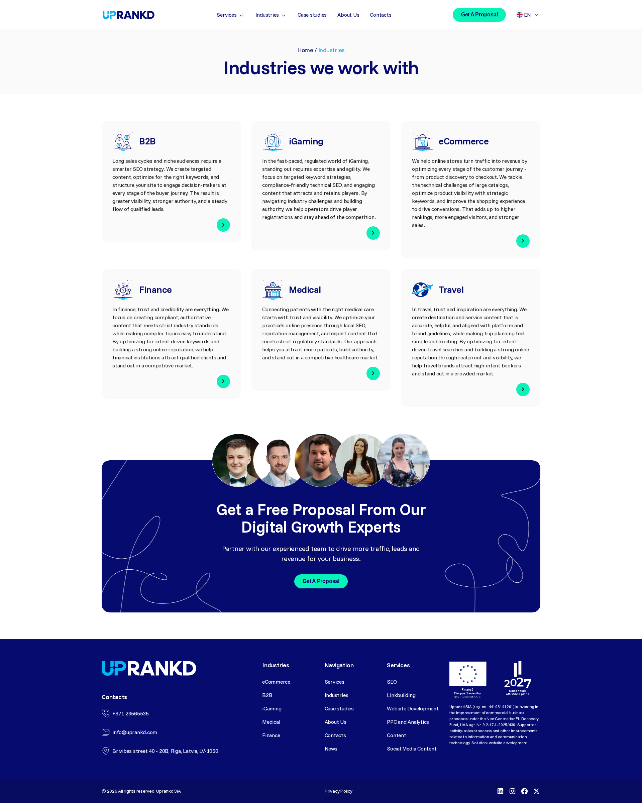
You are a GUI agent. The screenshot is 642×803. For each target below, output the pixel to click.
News (331, 748)
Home (305, 50)
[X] (536, 791)
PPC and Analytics (408, 721)
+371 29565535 (130, 713)
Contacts (380, 14)
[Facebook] (524, 791)
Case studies (312, 14)
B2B (267, 695)
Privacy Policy (338, 791)
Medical (271, 721)
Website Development (412, 708)
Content (396, 735)
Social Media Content (411, 748)
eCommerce (276, 681)
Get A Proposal (479, 14)
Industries (267, 14)
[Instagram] (512, 791)
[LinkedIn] (500, 791)
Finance (271, 735)
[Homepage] (128, 14)
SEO (392, 681)
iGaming (271, 708)
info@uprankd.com (134, 732)
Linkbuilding (401, 695)
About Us (348, 14)
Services (226, 14)
